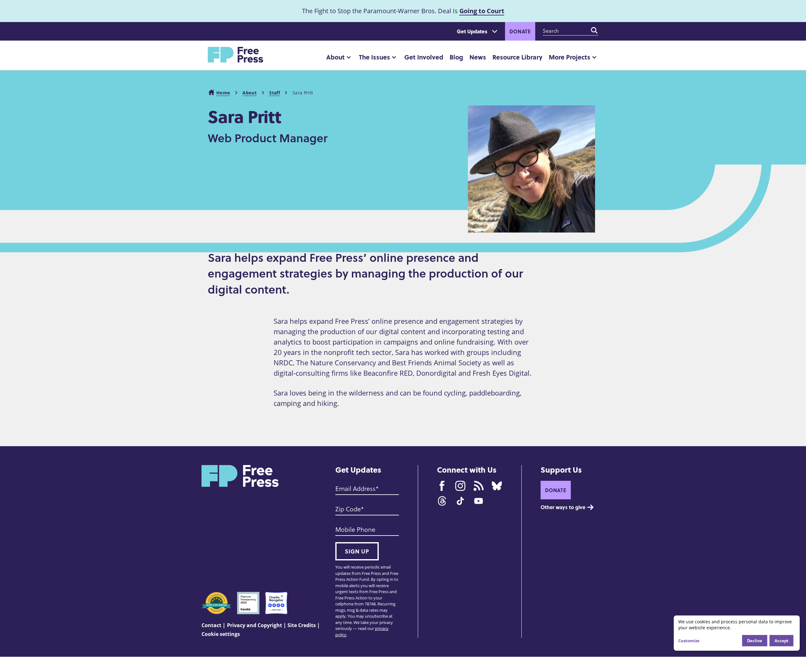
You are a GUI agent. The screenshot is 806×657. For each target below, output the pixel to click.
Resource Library (517, 56)
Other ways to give (563, 507)
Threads (442, 501)
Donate (520, 31)
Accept (781, 640)
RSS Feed (479, 486)
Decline (754, 640)
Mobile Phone (355, 529)
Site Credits (301, 625)
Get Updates (472, 31)
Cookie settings (221, 634)
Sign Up (357, 551)
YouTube (479, 501)
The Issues (374, 56)
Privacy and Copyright (254, 625)
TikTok (460, 501)
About (335, 56)
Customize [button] (689, 640)
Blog (456, 56)
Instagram (460, 486)
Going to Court (481, 11)
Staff (274, 93)
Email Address (355, 488)
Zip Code (348, 509)
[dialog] (737, 633)
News (477, 56)
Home (223, 93)
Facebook (442, 486)
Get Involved (423, 56)
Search (594, 30)
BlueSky (497, 486)
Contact (211, 625)
